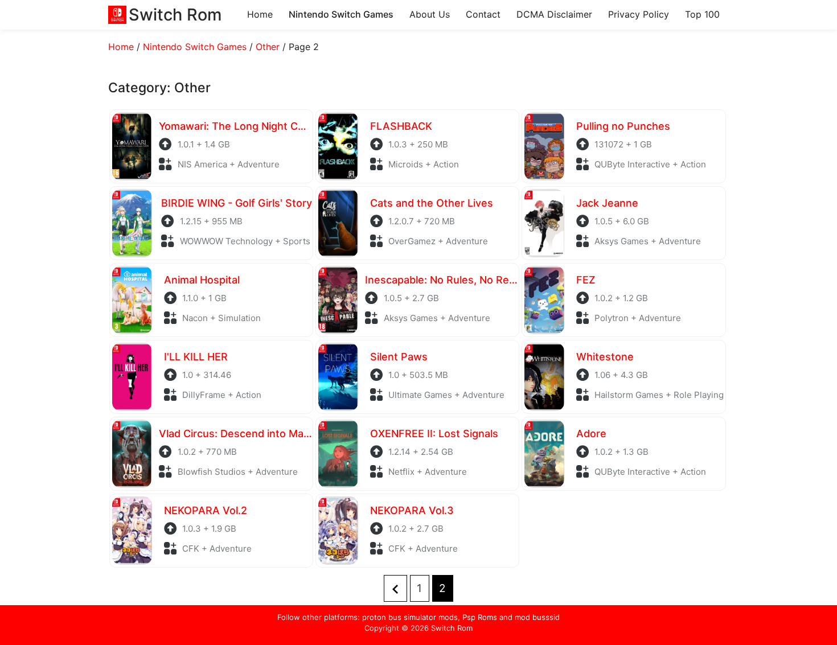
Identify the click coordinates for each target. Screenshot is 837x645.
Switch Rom (452, 627)
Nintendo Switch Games (341, 14)
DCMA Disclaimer (554, 14)
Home (260, 14)
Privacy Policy (638, 14)
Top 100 (702, 14)
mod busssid (537, 617)
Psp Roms (479, 617)
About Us (429, 14)
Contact (483, 14)
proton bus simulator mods (410, 617)
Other (268, 46)
